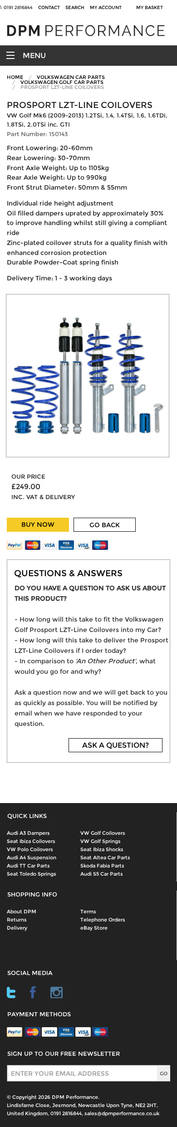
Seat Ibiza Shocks (101, 849)
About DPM (21, 911)
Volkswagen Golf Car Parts (61, 82)
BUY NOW (37, 524)
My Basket (151, 7)
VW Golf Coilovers (102, 833)
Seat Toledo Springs (31, 874)
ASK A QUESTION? (115, 745)
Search (74, 7)
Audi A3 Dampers (28, 833)
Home (15, 77)
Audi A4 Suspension (31, 857)
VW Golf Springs (100, 841)
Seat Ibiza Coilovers (31, 841)
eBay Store (94, 928)
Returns (17, 919)
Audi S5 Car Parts (101, 874)
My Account (106, 7)
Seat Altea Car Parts (105, 857)
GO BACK (104, 525)
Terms (88, 911)
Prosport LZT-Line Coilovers (62, 87)
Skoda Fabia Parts (102, 865)
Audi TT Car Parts (28, 865)
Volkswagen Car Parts (71, 77)
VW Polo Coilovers (30, 849)
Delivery (17, 928)
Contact (49, 7)
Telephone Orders (102, 919)
